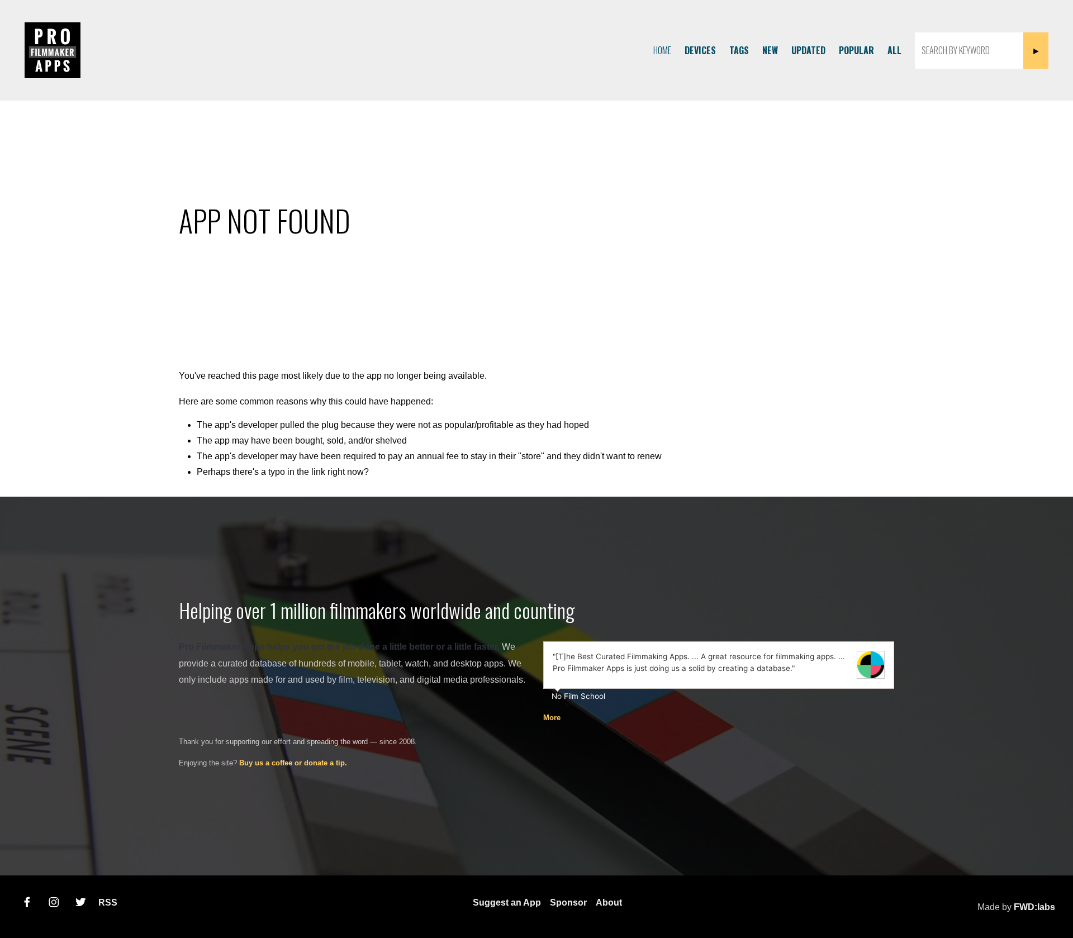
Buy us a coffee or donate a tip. (293, 763)
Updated (808, 50)
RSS (107, 902)
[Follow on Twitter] (80, 902)
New (770, 50)
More (552, 717)
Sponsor (568, 902)
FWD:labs (1034, 907)
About (609, 902)
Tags (739, 50)
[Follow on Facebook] (27, 902)
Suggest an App (507, 902)
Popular (856, 50)
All (894, 50)
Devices (700, 50)
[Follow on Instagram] (54, 902)
